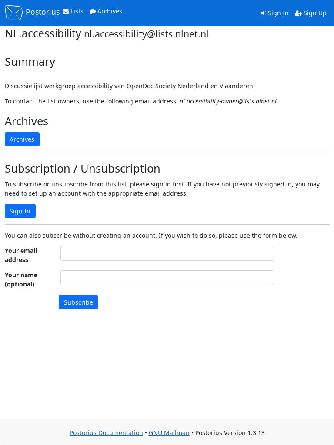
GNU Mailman (169, 432)
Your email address (21, 255)
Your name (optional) (21, 279)
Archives (109, 11)
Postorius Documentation (106, 432)
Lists (76, 11)
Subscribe (78, 302)
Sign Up (314, 13)
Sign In (277, 13)
